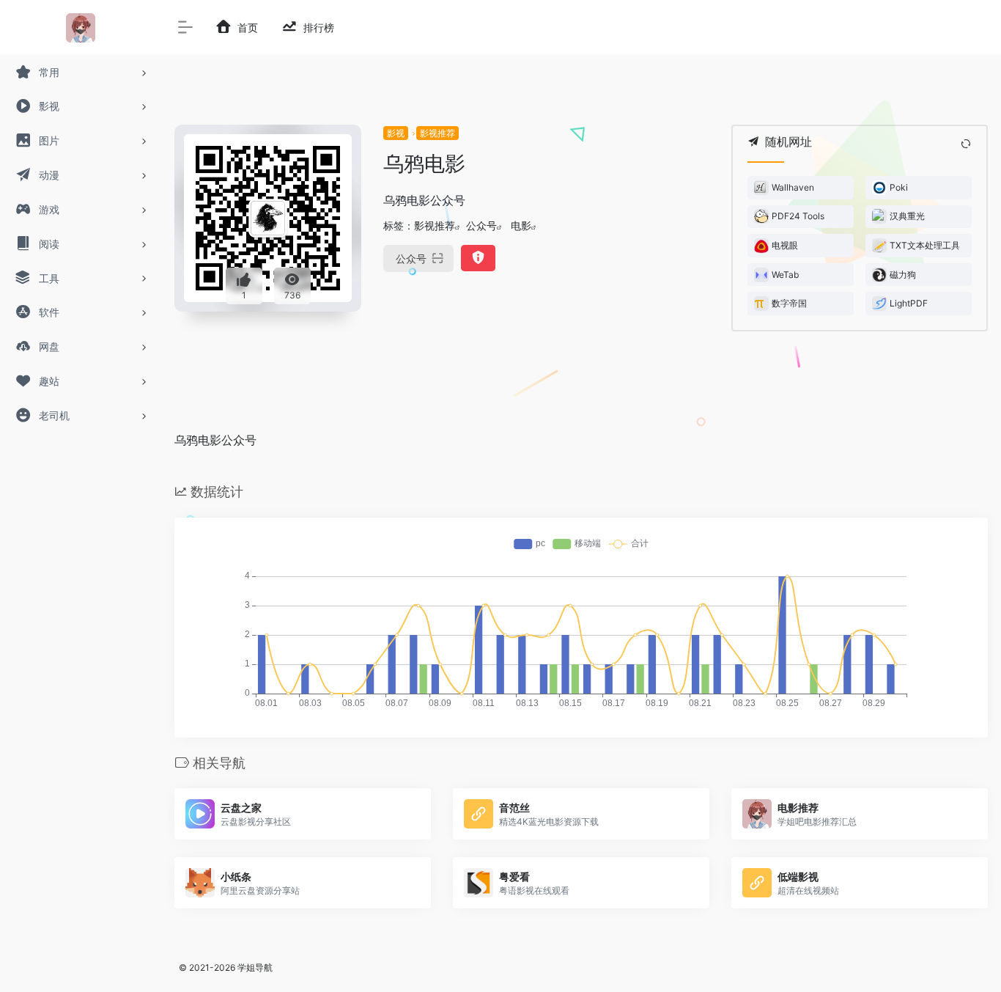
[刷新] (966, 143)
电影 (521, 225)
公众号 (481, 225)
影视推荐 (437, 133)
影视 (396, 133)
